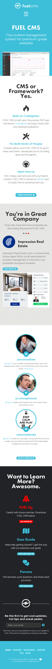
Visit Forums (25, 586)
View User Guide (25, 554)
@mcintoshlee (26, 359)
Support (41, 650)
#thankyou (28, 369)
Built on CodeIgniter (26, 115)
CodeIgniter (21, 123)
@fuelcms (9, 363)
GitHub (40, 179)
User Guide (26, 539)
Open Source (26, 171)
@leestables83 (26, 434)
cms (30, 6)
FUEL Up (26, 507)
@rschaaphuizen (26, 398)
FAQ (22, 653)
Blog (28, 653)
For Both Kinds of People (26, 143)
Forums (26, 571)
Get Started (25, 521)
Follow (25, 458)
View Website (9, 269)
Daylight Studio (34, 659)
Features (17, 650)
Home (8, 650)
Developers (29, 650)
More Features (24, 195)
